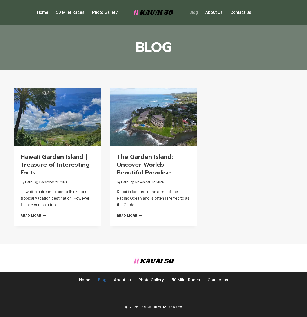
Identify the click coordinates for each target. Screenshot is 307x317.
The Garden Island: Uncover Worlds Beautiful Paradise (145, 164)
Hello (29, 182)
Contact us (240, 12)
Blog (193, 12)
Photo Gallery (105, 12)
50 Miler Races (70, 12)
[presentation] (57, 117)
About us (214, 12)
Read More (33, 215)
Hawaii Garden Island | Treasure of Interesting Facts (55, 164)
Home (42, 12)
